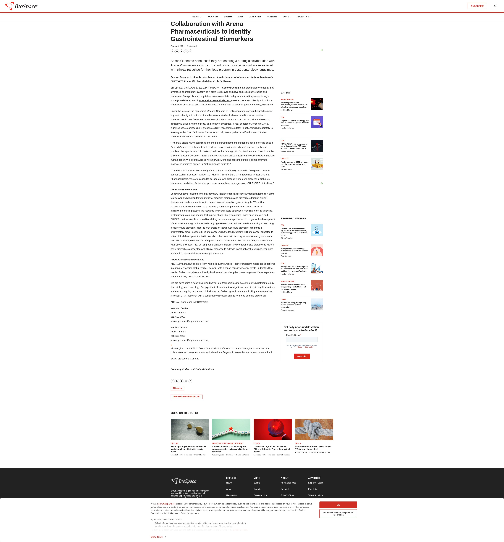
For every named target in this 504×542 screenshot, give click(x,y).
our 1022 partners (167, 504)
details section (240, 530)
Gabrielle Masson (283, 455)
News (195, 17)
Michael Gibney (324, 452)
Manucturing (287, 99)
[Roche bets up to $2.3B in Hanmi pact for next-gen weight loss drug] (317, 164)
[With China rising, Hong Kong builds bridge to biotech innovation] (317, 304)
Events (228, 17)
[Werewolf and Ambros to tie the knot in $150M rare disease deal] (314, 429)
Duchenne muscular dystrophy (227, 443)
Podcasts (213, 17)
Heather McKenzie (287, 128)
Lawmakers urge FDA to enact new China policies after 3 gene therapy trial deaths (272, 449)
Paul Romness (286, 256)
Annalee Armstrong (288, 310)
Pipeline (175, 443)
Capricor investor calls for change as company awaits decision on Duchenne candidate (230, 449)
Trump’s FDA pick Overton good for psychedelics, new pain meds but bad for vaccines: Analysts (294, 269)
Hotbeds (272, 17)
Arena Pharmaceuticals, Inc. (215, 100)
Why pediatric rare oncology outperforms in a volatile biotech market (294, 250)
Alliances (177, 388)
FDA (282, 117)
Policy (257, 443)
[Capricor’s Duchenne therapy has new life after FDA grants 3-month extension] (317, 122)
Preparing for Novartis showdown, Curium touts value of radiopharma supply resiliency (294, 105)
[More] (200, 17)
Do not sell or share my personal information (338, 513)
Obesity (284, 159)
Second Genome (231, 87)
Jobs (241, 17)
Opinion (284, 245)
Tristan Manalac (286, 169)
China (283, 299)
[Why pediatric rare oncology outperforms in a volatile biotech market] (317, 250)
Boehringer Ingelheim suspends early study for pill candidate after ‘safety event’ (188, 449)
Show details (157, 537)
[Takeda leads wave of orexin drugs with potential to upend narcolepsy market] (317, 286)
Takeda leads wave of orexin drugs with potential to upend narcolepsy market (293, 287)
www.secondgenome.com (209, 253)
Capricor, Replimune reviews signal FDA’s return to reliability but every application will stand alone (294, 231)
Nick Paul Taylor (286, 110)
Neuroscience (288, 281)
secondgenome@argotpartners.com (189, 321)
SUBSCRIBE (477, 6)
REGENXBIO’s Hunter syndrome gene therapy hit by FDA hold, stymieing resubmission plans (294, 146)
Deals (298, 443)
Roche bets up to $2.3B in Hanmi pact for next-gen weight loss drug (294, 164)
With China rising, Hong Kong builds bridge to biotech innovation (293, 304)
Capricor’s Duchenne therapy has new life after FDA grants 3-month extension (295, 122)
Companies (255, 17)
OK (338, 505)
